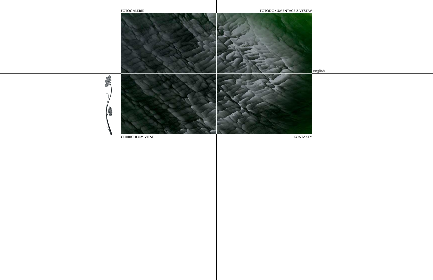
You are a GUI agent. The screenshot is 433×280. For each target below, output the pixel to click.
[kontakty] (265, 140)
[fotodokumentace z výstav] (265, 6)
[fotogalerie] (167, 6)
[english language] (324, 68)
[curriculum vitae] (167, 140)
